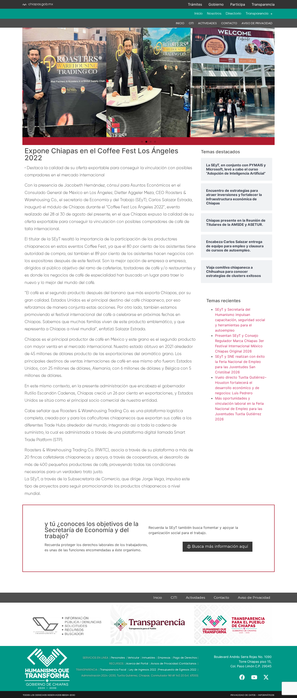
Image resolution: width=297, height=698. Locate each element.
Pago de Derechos (185, 657)
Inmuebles (149, 657)
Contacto (229, 23)
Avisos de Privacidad (164, 663)
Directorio (233, 13)
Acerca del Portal (137, 663)
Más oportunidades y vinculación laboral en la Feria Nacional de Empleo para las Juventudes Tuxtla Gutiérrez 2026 (239, 408)
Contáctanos (187, 663)
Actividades (207, 23)
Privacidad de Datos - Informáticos (252, 695)
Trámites (195, 4)
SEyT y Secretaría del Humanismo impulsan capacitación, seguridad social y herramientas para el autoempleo (240, 319)
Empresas (165, 657)
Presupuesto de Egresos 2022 (177, 669)
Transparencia (263, 4)
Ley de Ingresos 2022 (142, 669)
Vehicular (134, 657)
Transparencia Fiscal (113, 669)
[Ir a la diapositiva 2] (146, 142)
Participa (237, 4)
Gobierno (216, 4)
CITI (191, 23)
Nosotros (214, 13)
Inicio (198, 13)
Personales (118, 657)
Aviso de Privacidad (257, 23)
